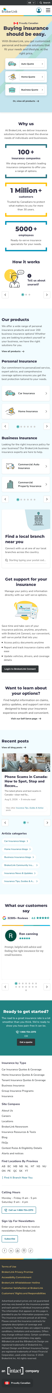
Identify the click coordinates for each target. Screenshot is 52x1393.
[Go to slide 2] (26, 294)
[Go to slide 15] (26, 990)
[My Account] (38, 10)
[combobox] (26, 560)
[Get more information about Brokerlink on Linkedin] (11, 1250)
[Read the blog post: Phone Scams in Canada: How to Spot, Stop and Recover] (26, 762)
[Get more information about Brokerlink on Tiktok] (30, 1250)
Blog (4, 1137)
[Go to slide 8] (16, 987)
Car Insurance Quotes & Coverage (21, 1069)
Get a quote (26, 1042)
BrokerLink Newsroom (15, 1126)
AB (3, 1166)
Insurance (7, 1096)
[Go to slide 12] (29, 987)
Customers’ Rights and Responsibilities (24, 1293)
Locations (7, 1121)
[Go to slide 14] (36, 987)
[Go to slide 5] (31, 427)
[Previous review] (5, 986)
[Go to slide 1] (23, 294)
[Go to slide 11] (26, 987)
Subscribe (9, 1238)
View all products (11, 351)
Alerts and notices (12, 1153)
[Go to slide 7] (36, 983)
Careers (6, 1116)
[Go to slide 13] (33, 987)
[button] (31, 3)
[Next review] (46, 986)
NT (32, 1166)
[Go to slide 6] (34, 427)
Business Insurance (13, 1085)
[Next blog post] (47, 822)
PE (9, 1170)
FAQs (5, 1142)
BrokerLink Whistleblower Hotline (21, 1282)
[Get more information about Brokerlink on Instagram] (24, 1250)
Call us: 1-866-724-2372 (21, 1210)
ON (3, 1170)
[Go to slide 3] (29, 294)
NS (38, 1166)
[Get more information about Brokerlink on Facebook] (4, 1250)
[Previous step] (5, 294)
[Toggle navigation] (48, 10)
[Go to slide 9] (19, 987)
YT (26, 1170)
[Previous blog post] (5, 822)
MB (15, 1166)
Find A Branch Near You (18, 1177)
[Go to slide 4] (28, 427)
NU (44, 1166)
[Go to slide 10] (23, 987)
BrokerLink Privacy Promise (17, 1272)
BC (9, 1166)
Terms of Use (9, 1266)
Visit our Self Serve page (24, 718)
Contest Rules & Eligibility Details (22, 1148)
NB (21, 1166)
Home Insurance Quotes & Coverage (23, 1075)
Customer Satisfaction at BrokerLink (22, 1288)
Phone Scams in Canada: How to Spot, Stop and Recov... (26, 781)
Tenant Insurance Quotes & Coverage (24, 1080)
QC (15, 1170)
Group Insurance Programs (18, 1091)
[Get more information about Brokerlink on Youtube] (17, 1250)
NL (26, 1166)
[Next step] (46, 294)
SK (20, 1170)
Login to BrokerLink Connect (20, 669)
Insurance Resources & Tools (19, 1132)
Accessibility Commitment (16, 1277)
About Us (7, 1110)
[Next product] (46, 426)
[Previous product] (5, 426)
